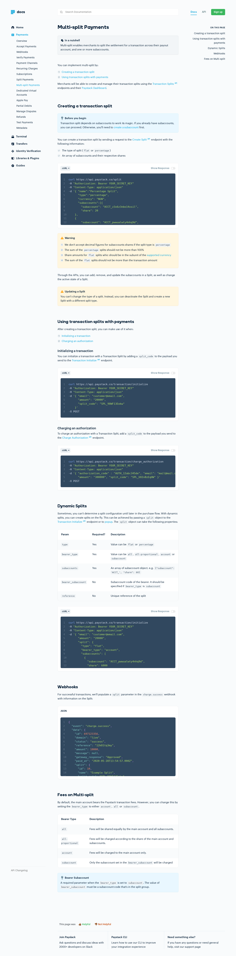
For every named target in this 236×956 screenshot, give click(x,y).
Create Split (141, 139)
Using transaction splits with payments (85, 77)
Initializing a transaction (76, 336)
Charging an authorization (77, 341)
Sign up (218, 12)
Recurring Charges (27, 68)
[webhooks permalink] (56, 687)
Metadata (21, 128)
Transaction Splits (165, 84)
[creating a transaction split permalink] (56, 106)
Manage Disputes (26, 111)
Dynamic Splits (216, 48)
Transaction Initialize (86, 360)
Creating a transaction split (78, 72)
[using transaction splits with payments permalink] (56, 322)
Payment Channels (26, 63)
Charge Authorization (76, 438)
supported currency (159, 255)
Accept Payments (26, 46)
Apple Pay (22, 100)
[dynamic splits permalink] (56, 506)
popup (108, 522)
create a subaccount (126, 127)
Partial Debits (24, 106)
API (204, 12)
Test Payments (24, 122)
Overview (21, 41)
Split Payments (25, 80)
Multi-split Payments (28, 85)
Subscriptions (24, 74)
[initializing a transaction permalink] (56, 351)
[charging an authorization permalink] (56, 428)
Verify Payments (25, 57)
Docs (194, 12)
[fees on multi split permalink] (56, 795)
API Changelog (19, 870)
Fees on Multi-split (214, 59)
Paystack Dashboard (94, 88)
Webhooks (22, 52)
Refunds (21, 117)
